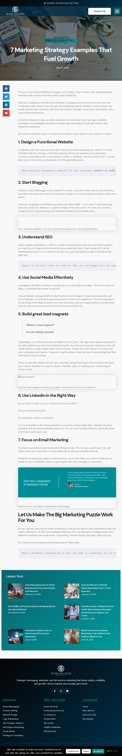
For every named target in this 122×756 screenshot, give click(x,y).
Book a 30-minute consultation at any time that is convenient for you (67, 553)
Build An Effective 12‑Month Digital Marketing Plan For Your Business (96, 588)
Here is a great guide (56, 461)
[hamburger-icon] (117, 11)
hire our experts (110, 265)
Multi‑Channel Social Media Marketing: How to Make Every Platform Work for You (95, 633)
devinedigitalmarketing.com (61, 531)
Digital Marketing (61, 40)
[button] (6, 88)
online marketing (56, 528)
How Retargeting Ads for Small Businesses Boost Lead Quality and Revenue (40, 588)
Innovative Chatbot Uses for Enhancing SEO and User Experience (38, 633)
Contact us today (104, 170)
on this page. (63, 506)
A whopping (24, 285)
